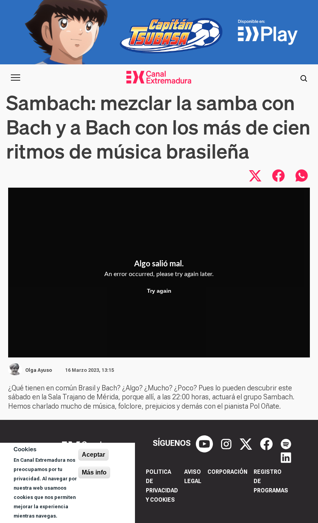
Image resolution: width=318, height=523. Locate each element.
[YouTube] (205, 443)
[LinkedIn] (286, 457)
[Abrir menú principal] (15, 77)
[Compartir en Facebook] (278, 175)
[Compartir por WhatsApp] (302, 175)
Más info (94, 472)
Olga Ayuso (38, 370)
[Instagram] (227, 443)
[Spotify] (286, 443)
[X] (247, 443)
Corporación (227, 472)
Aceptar (93, 454)
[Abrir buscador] (304, 77)
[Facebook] (267, 443)
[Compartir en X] (255, 175)
